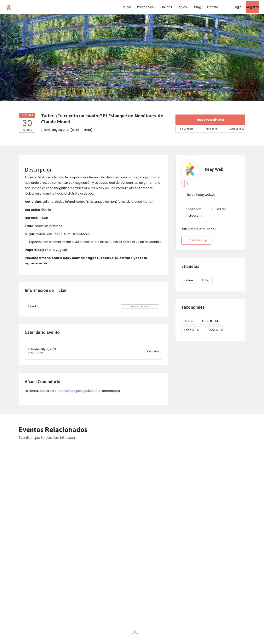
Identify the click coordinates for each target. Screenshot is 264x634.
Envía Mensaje (198, 240)
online (188, 280)
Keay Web (214, 169)
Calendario (236, 129)
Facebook (193, 209)
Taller (205, 280)
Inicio (127, 7)
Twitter (220, 209)
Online (165, 7)
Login (237, 7)
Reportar (211, 129)
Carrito (212, 7)
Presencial (145, 7)
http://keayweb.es (201, 194)
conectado (67, 391)
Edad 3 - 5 (191, 330)
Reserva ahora (210, 119)
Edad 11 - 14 (210, 321)
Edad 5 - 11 (215, 330)
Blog (197, 7)
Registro (252, 7)
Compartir (186, 129)
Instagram (194, 215)
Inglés (182, 7)
